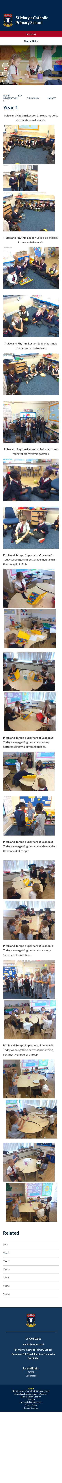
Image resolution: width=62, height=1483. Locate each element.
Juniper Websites (40, 1394)
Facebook (31, 34)
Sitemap (31, 1399)
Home (6, 96)
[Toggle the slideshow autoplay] (5, 66)
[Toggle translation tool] (46, 5)
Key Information (12, 97)
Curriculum (33, 98)
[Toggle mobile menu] (55, 5)
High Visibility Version (31, 1397)
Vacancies (31, 1375)
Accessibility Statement (31, 1402)
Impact (52, 98)
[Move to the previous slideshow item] (5, 73)
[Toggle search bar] (37, 5)
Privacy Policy (31, 1405)
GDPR (31, 1372)
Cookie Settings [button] (31, 1408)
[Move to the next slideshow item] (5, 81)
